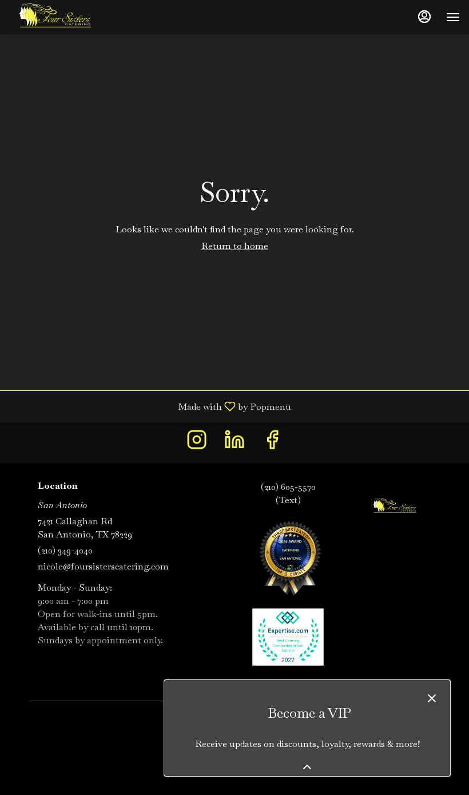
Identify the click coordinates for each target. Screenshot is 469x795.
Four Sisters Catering (395, 506)
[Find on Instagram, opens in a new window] (196, 442)
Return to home (234, 246)
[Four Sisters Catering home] (60, 17)
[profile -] (424, 16)
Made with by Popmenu (150, 406)
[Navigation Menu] (453, 17)
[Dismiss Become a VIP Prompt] (432, 698)
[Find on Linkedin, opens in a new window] (234, 442)
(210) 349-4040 (65, 550)
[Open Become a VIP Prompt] (307, 767)
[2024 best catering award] (288, 556)
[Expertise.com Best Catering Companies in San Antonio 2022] (288, 636)
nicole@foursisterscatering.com (103, 566)
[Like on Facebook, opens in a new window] (272, 442)
